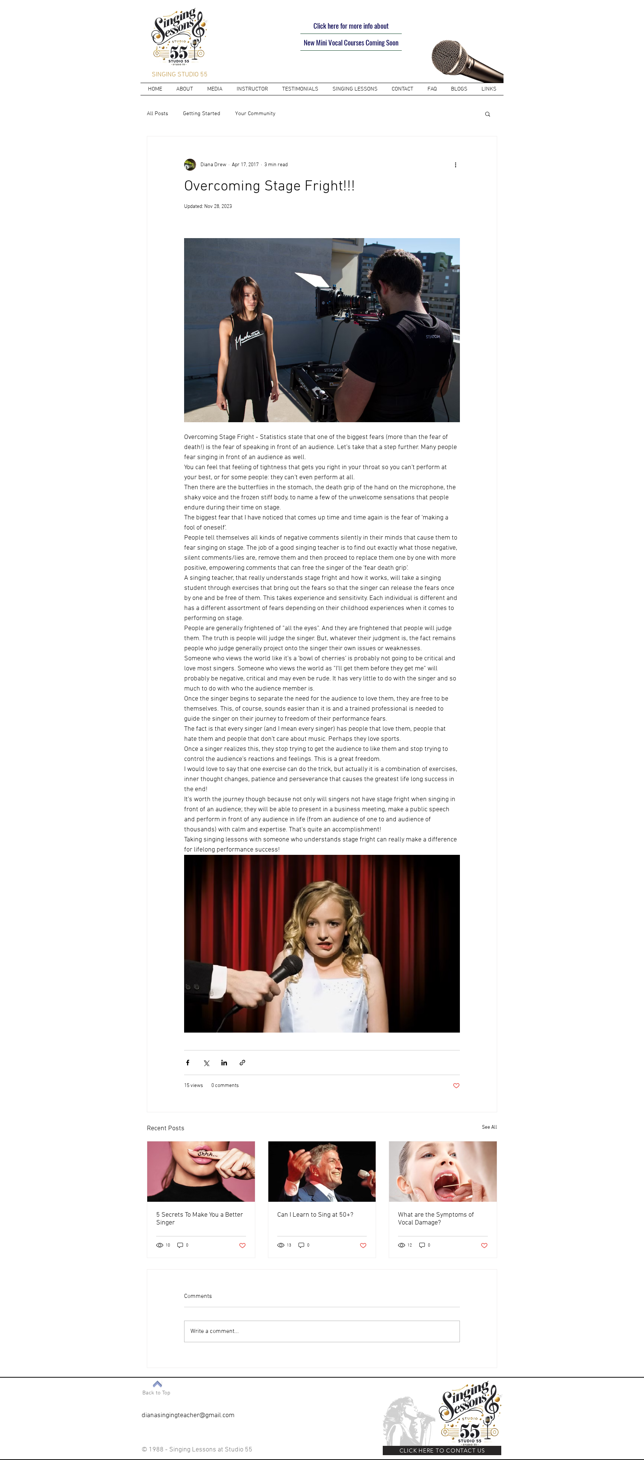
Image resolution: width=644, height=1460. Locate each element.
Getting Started (201, 113)
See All (489, 1127)
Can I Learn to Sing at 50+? (315, 1215)
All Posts (157, 113)
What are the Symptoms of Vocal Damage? (436, 1219)
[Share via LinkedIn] (224, 1062)
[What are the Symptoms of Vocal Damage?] (443, 1171)
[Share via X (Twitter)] (205, 1062)
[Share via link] (242, 1062)
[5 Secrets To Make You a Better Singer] (201, 1171)
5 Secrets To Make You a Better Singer (199, 1219)
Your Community (255, 113)
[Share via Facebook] (187, 1062)
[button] (487, 114)
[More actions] (455, 164)
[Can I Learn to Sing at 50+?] (322, 1171)
